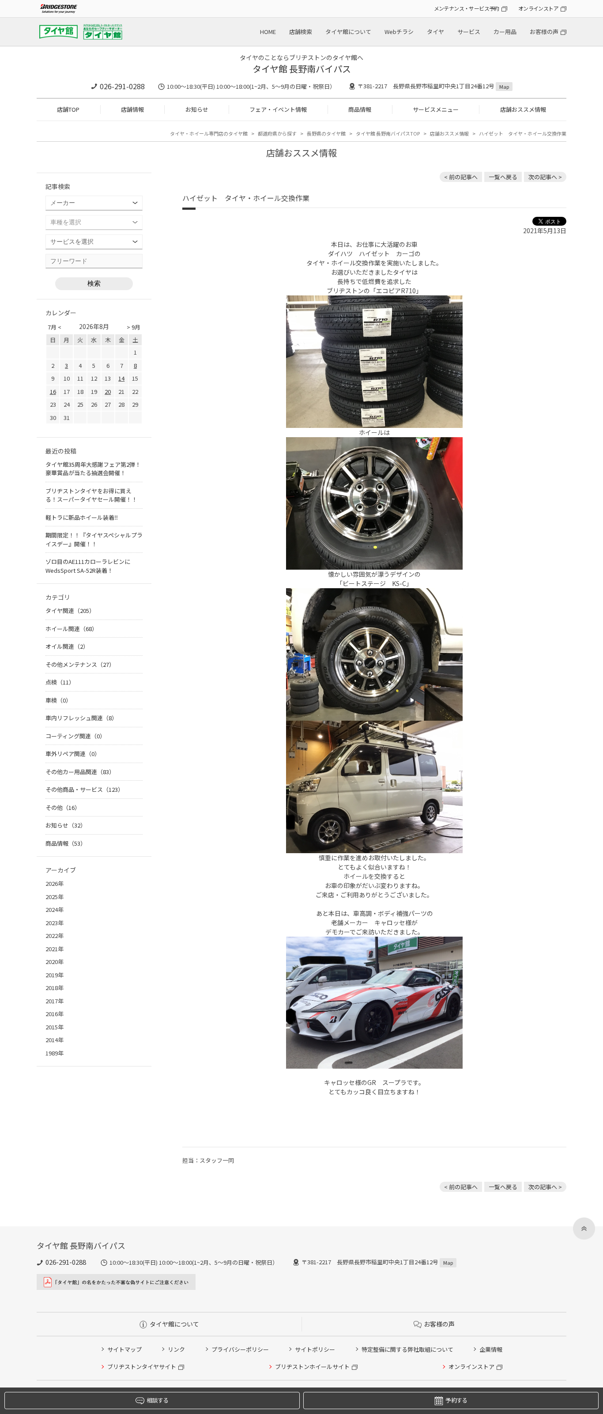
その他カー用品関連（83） (80, 771)
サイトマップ (124, 1349)
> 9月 (133, 327)
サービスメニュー (436, 109)
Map (504, 86)
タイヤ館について (348, 31)
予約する (456, 1400)
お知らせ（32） (65, 825)
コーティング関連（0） (75, 736)
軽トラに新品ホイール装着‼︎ (81, 517)
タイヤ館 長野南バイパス (302, 68)
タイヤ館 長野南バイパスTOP (388, 133)
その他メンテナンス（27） (80, 664)
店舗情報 (132, 109)
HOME (268, 31)
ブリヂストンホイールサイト (312, 1366)
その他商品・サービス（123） (84, 789)
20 (108, 391)
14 (121, 378)
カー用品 (505, 31)
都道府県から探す (277, 133)
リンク (176, 1349)
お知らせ (196, 109)
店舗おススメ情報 (523, 109)
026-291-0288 (122, 86)
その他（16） (62, 807)
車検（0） (58, 700)
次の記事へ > (545, 177)
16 (53, 391)
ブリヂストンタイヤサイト (141, 1366)
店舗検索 (300, 31)
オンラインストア (538, 8)
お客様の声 (544, 31)
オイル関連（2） (67, 646)
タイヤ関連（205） (70, 610)
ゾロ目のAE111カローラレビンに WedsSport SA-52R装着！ (87, 566)
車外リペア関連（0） (72, 753)
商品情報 (359, 109)
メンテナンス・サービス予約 (466, 8)
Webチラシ (399, 31)
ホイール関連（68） (71, 628)
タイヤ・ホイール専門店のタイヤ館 (209, 133)
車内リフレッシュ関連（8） (81, 718)
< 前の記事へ (461, 177)
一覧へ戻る (503, 177)
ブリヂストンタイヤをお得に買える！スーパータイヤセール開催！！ (91, 495)
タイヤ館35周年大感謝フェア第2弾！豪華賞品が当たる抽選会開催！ (93, 468)
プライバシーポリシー (240, 1349)
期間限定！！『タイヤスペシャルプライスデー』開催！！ (94, 539)
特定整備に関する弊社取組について (407, 1349)
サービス (468, 31)
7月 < (54, 327)
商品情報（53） (65, 843)
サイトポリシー (315, 1349)
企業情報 (490, 1349)
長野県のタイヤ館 (326, 133)
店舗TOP (68, 109)
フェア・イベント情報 (278, 109)
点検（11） (60, 682)
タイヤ (435, 31)
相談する (157, 1400)
